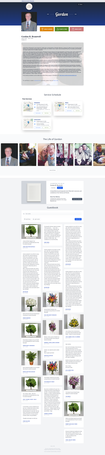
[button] (28, 105)
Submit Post (78, 219)
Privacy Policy (49, 449)
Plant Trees (46, 113)
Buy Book (60, 187)
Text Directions (38, 113)
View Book (53, 187)
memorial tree (37, 80)
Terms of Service (56, 449)
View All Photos (52, 170)
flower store (55, 80)
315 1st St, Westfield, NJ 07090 (74, 108)
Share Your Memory (77, 199)
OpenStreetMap (54, 451)
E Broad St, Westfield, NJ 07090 (43, 125)
